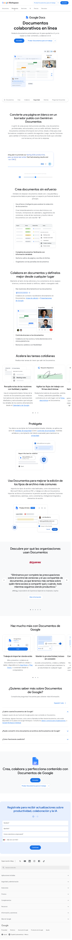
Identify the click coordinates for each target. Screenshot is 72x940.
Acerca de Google (23, 924)
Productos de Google (37, 924)
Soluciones (5, 8)
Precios (36, 8)
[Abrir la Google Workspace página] (10, 3)
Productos (15, 8)
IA (30, 8)
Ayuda (47, 924)
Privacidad (4, 924)
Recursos (44, 8)
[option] (19, 100)
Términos (12, 924)
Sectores (24, 8)
